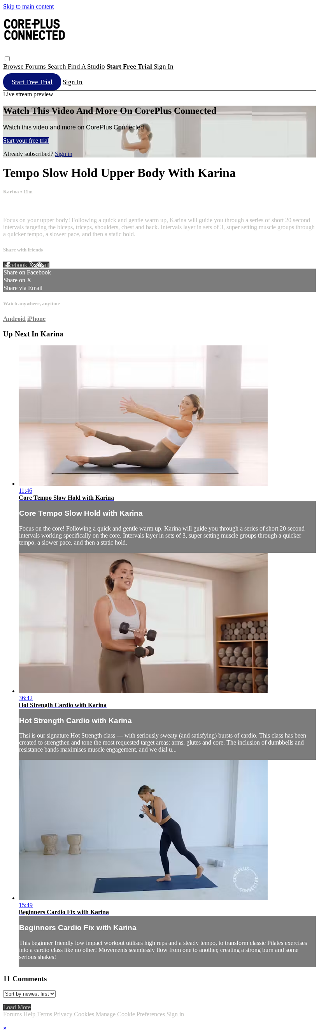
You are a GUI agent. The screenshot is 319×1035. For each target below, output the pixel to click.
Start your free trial (26, 140)
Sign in (164, 66)
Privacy (64, 1014)
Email (42, 265)
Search (57, 66)
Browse (14, 66)
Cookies (85, 1014)
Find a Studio (86, 66)
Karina (11, 192)
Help (30, 1014)
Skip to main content (28, 6)
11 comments (19, 206)
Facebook (16, 265)
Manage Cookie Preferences (131, 1014)
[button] (7, 58)
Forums (36, 66)
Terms (45, 1014)
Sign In (72, 82)
